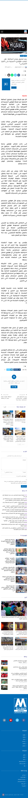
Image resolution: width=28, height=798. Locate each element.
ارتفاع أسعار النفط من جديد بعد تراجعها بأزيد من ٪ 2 (14, 496)
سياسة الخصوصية (21, 779)
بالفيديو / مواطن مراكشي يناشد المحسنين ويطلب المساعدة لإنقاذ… (10, 560)
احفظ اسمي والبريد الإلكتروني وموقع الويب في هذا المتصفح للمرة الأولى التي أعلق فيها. (15, 482)
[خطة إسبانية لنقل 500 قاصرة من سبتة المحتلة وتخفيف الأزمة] (14, 608)
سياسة (23, 741)
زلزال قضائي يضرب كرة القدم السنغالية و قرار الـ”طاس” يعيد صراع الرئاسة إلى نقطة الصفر (15, 517)
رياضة (24, 759)
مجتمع (24, 746)
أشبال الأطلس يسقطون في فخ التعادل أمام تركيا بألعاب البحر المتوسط (14, 528)
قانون (24, 755)
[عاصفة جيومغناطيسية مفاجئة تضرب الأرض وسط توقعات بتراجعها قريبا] (7, 626)
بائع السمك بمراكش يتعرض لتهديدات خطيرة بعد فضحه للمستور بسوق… (8, 569)
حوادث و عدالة (22, 763)
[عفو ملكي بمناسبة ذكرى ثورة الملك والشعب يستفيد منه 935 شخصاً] (21, 626)
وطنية (24, 737)
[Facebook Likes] (23, 722)
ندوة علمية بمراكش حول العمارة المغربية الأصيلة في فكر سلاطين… (9, 551)
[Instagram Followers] (4, 722)
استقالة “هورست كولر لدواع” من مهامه (6, 397)
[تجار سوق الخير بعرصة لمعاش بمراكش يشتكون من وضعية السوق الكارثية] (21, 580)
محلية (24, 739)
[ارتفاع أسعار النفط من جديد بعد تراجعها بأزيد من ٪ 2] (20, 414)
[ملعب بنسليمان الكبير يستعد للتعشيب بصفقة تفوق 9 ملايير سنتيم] (4, 687)
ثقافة (24, 757)
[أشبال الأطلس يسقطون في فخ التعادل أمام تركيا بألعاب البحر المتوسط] (4, 675)
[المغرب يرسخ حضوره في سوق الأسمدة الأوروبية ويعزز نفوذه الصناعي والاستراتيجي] (20, 431)
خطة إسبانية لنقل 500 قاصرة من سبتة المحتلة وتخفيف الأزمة (14, 514)
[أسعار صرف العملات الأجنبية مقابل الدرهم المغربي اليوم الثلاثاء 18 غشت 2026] (8, 431)
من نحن (23, 775)
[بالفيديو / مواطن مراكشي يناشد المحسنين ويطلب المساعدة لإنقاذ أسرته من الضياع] (21, 561)
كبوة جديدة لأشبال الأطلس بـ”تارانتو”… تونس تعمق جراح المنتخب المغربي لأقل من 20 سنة (14, 506)
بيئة (24, 766)
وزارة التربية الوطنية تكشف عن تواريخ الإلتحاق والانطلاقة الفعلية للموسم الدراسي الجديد (14, 510)
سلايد (21, 55)
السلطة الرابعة (22, 761)
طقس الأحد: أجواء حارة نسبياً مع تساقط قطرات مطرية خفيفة (14, 525)
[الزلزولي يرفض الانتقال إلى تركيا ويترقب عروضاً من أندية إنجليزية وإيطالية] (4, 681)
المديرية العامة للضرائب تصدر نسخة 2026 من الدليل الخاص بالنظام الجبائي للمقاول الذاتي (15, 499)
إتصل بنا (23, 786)
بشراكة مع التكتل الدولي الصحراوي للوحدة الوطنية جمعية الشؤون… (8, 542)
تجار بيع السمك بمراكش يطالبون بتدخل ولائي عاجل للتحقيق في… (8, 588)
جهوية (24, 735)
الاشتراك (14, 87)
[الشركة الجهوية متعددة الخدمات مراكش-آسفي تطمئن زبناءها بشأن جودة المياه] (21, 641)
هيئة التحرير (23, 777)
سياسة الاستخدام (21, 781)
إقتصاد (25, 55)
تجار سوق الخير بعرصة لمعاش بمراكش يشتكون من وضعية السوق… (8, 579)
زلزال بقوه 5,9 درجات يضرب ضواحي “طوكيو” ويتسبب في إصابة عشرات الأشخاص (15, 521)
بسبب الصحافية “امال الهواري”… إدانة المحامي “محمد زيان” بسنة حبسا (21, 398)
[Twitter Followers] (17, 722)
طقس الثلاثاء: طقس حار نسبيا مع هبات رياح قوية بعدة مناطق (15, 503)
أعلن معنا (23, 784)
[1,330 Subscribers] (11, 722)
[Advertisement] (14, 15)
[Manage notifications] (3, 795)
